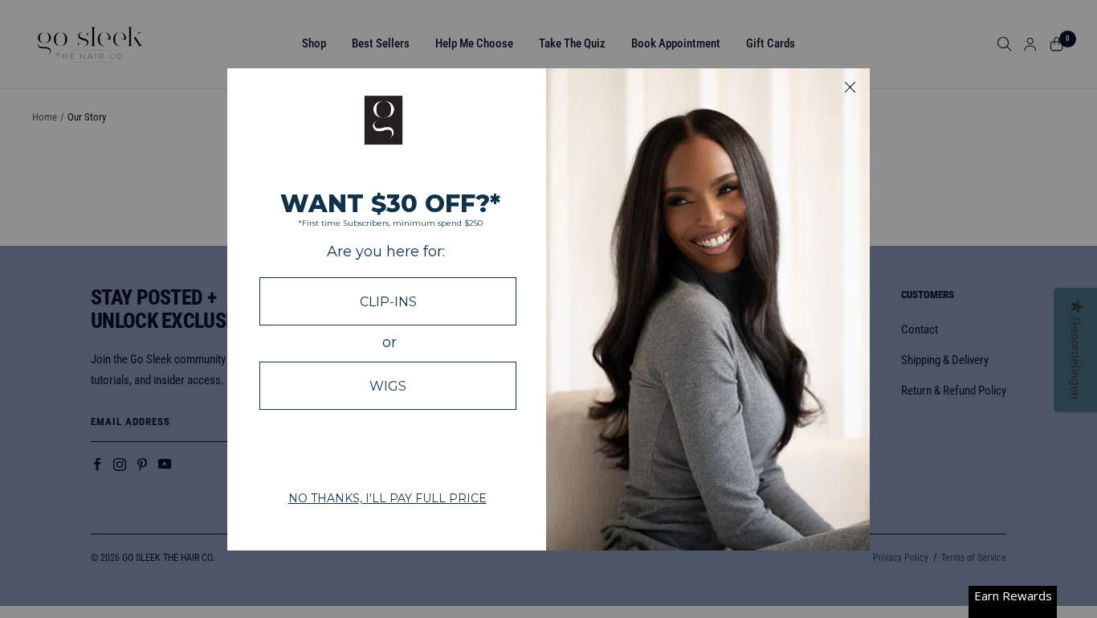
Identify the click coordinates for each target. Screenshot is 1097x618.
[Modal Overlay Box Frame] (548, 309)
